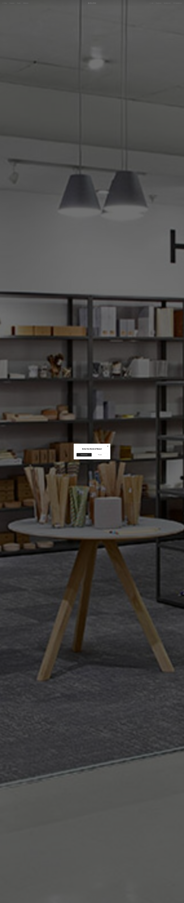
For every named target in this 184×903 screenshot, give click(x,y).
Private (100, 454)
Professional (84, 454)
